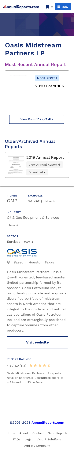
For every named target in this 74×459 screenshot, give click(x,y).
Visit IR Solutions (49, 439)
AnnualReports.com (47, 422)
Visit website (37, 342)
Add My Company (37, 445)
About (23, 433)
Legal (28, 439)
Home (10, 433)
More (48, 201)
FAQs (16, 439)
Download (36, 172)
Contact (38, 433)
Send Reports (58, 433)
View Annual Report (43, 164)
